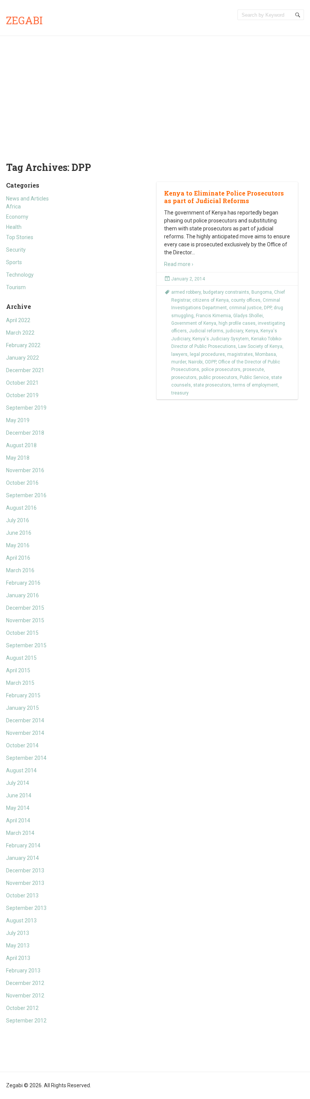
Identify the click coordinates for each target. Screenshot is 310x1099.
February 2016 (23, 583)
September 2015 (26, 645)
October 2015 (22, 633)
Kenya (251, 330)
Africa (13, 207)
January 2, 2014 (188, 279)
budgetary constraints (226, 292)
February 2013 (23, 970)
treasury (180, 393)
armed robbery (186, 292)
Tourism (16, 287)
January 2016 (22, 595)
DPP (267, 307)
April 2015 (18, 670)
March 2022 (20, 333)
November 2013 (25, 883)
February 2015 (23, 695)
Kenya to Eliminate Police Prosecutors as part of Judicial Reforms (224, 197)
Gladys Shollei (248, 315)
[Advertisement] (155, 93)
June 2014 (18, 795)
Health (14, 227)
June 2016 (18, 533)
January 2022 (22, 358)
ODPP (210, 362)
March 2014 (20, 833)
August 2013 (21, 920)
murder (178, 362)
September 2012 (26, 1021)
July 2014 (17, 783)
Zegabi (24, 20)
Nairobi (195, 362)
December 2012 (25, 983)
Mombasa (265, 354)
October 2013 (22, 895)
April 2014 (18, 820)
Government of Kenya (193, 323)
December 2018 (25, 433)
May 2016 (17, 545)
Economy (17, 217)
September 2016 (26, 495)
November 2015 (25, 620)
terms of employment (255, 385)
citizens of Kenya (210, 300)
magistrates (240, 354)
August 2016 (21, 508)
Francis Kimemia (213, 315)
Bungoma (261, 292)
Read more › (178, 264)
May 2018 (17, 458)
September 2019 (26, 408)
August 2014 (21, 770)
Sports (14, 262)
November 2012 (25, 996)
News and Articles (27, 199)
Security (16, 250)
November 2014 (25, 733)
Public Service (254, 377)
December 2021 (25, 370)
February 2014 (23, 845)
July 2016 (17, 520)
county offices (245, 300)
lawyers (179, 354)
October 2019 (22, 395)
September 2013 (26, 908)
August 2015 (21, 658)
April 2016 (18, 558)
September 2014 (26, 758)
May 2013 (17, 945)
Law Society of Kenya (260, 346)
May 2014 (17, 808)
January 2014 (22, 858)
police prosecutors (221, 369)
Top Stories (19, 237)
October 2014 (22, 745)
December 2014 (25, 720)
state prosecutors (212, 385)
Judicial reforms (206, 330)
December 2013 (25, 870)
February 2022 (23, 345)
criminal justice (245, 307)
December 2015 (25, 608)
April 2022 (18, 320)
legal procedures (207, 354)
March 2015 (20, 683)
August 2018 (21, 445)
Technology (20, 275)
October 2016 (22, 483)
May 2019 (17, 420)
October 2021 (22, 383)
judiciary (234, 330)
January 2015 (22, 708)
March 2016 (20, 570)
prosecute (253, 369)
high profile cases (237, 323)
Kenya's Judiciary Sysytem (220, 338)
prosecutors (184, 377)
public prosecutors (218, 377)
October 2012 (22, 1008)
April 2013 (18, 958)
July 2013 (17, 933)
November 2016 (25, 470)
